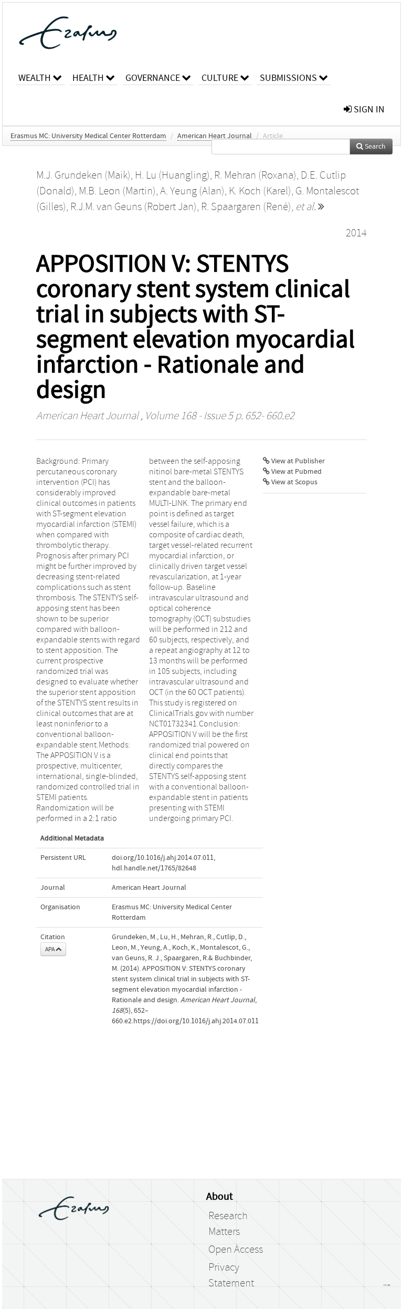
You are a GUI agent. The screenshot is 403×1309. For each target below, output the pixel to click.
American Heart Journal (214, 136)
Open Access (235, 1249)
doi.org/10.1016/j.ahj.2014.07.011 (163, 858)
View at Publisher (297, 461)
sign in (368, 109)
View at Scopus (293, 482)
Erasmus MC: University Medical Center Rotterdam (88, 136)
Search (374, 146)
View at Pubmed (296, 472)
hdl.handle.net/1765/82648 (154, 868)
